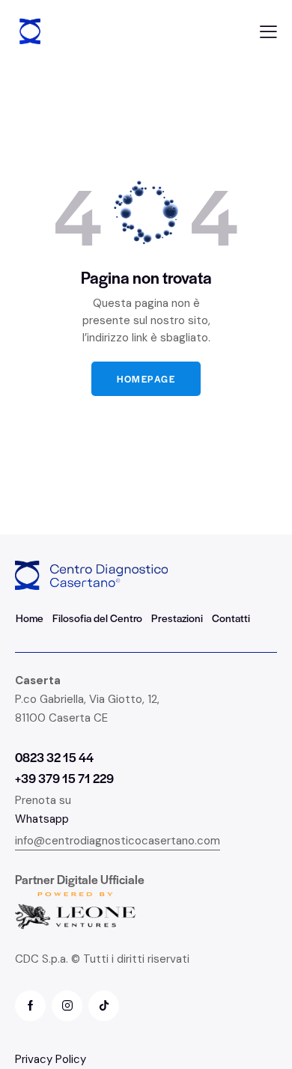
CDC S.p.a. (41, 958)
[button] (268, 31)
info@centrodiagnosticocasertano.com (117, 840)
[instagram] (67, 1005)
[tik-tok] (103, 1005)
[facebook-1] (30, 1005)
